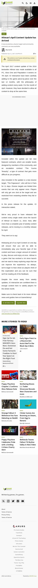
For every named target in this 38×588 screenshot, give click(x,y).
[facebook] (18, 501)
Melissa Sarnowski (7, 392)
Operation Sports (19, 557)
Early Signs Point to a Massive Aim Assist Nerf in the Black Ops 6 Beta (28, 342)
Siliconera (19, 544)
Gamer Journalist (19, 552)
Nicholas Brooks (7, 421)
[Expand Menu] (31, 3)
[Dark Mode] (27, 3)
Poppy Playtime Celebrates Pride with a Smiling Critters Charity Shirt (8, 444)
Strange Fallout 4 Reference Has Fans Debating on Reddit (10, 415)
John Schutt (24, 348)
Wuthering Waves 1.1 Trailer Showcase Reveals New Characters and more (28, 389)
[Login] (34, 3)
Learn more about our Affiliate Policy (11, 313)
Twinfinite (19, 533)
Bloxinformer (19, 568)
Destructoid (19, 549)
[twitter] (13, 501)
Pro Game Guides (19, 530)
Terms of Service (7, 512)
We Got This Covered (19, 546)
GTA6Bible (19, 571)
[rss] (3, 501)
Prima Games (19, 541)
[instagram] (8, 501)
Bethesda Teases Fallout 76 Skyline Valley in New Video (28, 442)
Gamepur (19, 535)
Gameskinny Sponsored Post (8, 362)
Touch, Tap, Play (19, 563)
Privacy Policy (6, 515)
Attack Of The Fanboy (19, 538)
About (3, 509)
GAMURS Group (32, 576)
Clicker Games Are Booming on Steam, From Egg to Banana (28, 417)
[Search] (23, 3)
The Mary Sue (19, 560)
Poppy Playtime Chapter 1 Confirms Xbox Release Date (10, 386)
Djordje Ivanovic (25, 423)
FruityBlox (19, 565)
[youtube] (23, 501)
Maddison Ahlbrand (26, 397)
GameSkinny (19, 554)
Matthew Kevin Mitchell (27, 447)
